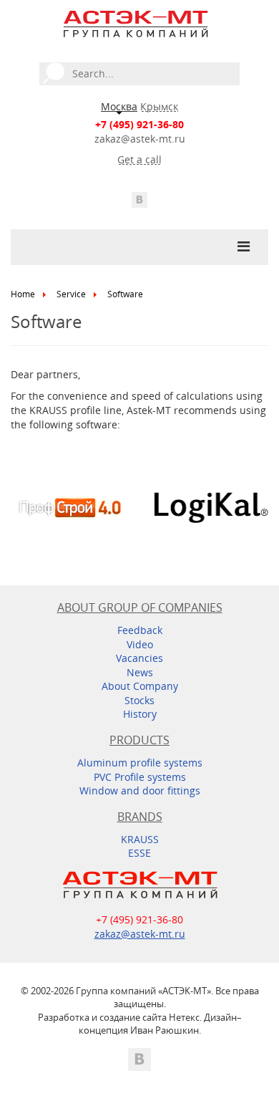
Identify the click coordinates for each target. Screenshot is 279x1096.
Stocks (139, 700)
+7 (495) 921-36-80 (139, 124)
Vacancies (139, 658)
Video (140, 644)
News (140, 672)
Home (23, 294)
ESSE (139, 853)
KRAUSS (140, 839)
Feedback (139, 630)
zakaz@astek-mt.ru (139, 138)
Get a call (139, 159)
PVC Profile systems (140, 777)
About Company (140, 686)
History (140, 714)
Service (71, 294)
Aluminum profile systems (139, 762)
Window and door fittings (139, 790)
